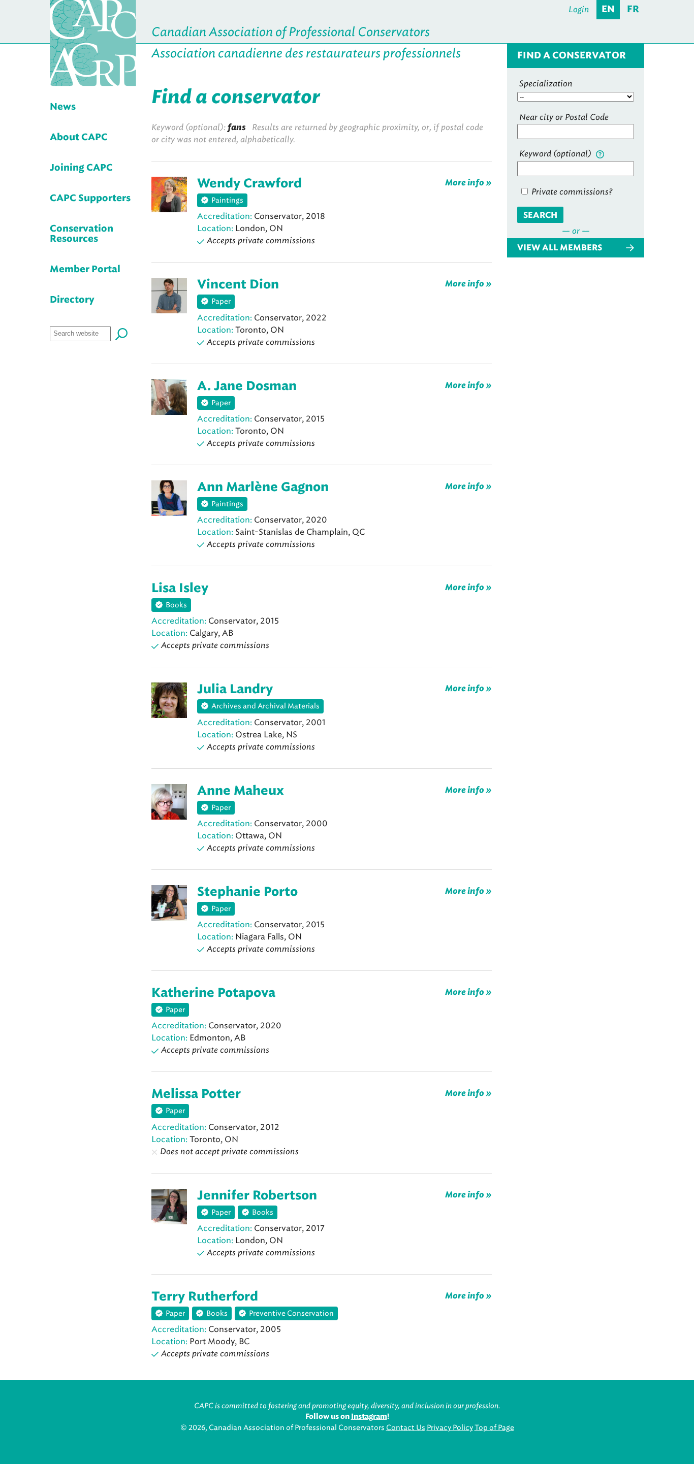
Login (579, 9)
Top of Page (494, 1427)
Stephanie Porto (247, 892)
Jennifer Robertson (257, 1196)
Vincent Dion (238, 285)
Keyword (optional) (556, 153)
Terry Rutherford (204, 1297)
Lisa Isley (179, 588)
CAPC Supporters (90, 198)
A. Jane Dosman (247, 386)
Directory (72, 300)
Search (540, 215)
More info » (468, 182)
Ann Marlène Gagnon (263, 487)
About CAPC (79, 137)
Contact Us (405, 1427)
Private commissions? (570, 192)
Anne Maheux (240, 791)
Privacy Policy (450, 1427)
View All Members (559, 248)
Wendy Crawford (249, 184)
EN (608, 9)
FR (633, 9)
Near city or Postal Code (564, 117)
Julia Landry (235, 690)
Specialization (546, 83)
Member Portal (85, 269)
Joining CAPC (81, 168)
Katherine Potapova (213, 993)
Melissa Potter (196, 1094)
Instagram (369, 1416)
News (63, 107)
